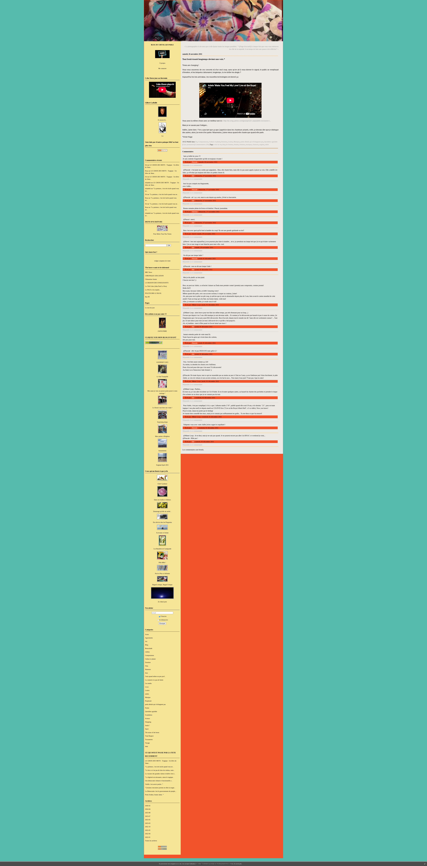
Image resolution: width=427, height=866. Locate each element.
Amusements (162, 451)
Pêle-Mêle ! (162, 562)
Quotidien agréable (151, 711)
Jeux (146, 673)
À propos (162, 63)
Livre (147, 687)
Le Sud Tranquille (162, 376)
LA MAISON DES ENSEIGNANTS (156, 283)
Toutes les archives (151, 841)
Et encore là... (162, 120)
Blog (146, 645)
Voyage (147, 743)
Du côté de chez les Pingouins (162, 522)
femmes (242, 144)
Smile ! (147, 725)
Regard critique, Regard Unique (162, 585)
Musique (147, 697)
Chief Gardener (162, 484)
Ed (146, 165)
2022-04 (147, 834)
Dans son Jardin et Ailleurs (162, 500)
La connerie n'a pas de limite (154, 680)
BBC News (148, 272)
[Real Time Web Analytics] (162, 151)
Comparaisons (149, 655)
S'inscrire (163, 616)
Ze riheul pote (162, 602)
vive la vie (218, 144)
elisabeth (148, 183)
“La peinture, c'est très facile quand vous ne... (164, 194)
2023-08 (147, 813)
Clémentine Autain (151, 279)
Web (146, 746)
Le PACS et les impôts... (153, 290)
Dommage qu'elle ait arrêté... (162, 511)
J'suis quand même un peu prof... (155, 676)
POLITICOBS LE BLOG (153, 293)
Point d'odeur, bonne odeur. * (154, 795)
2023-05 (147, 820)
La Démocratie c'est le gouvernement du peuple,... (161, 791)
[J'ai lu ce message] (425, 864)
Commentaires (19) (202, 144)
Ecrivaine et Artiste (162, 533)
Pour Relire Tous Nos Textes (162, 234)
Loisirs (147, 690)
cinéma (147, 652)
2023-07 (147, 816)
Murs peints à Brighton (162, 436)
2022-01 (147, 837)
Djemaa (194, 212)
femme (236, 144)
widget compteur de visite (162, 261)
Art (146, 641)
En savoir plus (238, 864)
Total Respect (149, 736)
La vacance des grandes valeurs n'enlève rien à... (160, 774)
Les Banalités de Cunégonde (162, 549)
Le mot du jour (150, 308)
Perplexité (148, 701)
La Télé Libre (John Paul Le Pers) (156, 286)
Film (146, 666)
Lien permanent (188, 144)
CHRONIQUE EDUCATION (154, 276)
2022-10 (147, 827)
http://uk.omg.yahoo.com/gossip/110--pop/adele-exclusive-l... (247, 121)
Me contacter (162, 68)
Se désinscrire (163, 620)
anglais (261, 144)
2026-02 (147, 806)
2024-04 (147, 809)
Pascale (194, 162)
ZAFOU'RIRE (162, 331)
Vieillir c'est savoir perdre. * (154, 784)
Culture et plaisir (150, 659)
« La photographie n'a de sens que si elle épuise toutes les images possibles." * (211, 46)
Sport (147, 729)
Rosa (146, 171)
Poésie (147, 708)
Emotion (148, 662)
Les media (148, 683)
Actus (147, 634)
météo (147, 694)
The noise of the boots (152, 732)
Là (162, 136)
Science (147, 718)
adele (267, 144)
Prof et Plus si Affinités (162, 573)
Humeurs (148, 669)
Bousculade (148, 648)
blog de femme (228, 144)
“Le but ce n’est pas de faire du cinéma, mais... (160, 770)
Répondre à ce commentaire (192, 165)
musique (249, 144)
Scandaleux (148, 715)
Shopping (148, 722)
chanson (255, 144)
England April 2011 (162, 465)
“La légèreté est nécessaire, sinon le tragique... (159, 777)
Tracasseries (149, 739)
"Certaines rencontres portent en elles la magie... (160, 788)
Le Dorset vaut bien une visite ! (162, 408)
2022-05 (147, 830)
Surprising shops (162, 422)
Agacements (149, 638)
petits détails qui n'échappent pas (155, 704)
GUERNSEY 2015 (162, 362)
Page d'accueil (245, 46)
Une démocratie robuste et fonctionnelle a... (159, 781)
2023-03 (147, 823)
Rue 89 (147, 297)
